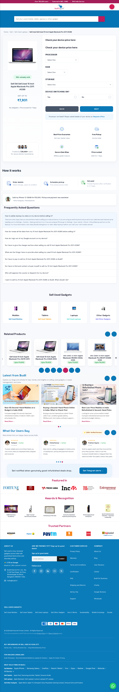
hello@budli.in (12, 580)
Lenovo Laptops (40, 679)
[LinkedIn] (47, 571)
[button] (107, 334)
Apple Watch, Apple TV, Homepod (29, 683)
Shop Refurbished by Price (37, 648)
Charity (96, 585)
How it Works (72, 612)
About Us (97, 551)
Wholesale (98, 599)
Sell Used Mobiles (10, 612)
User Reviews (99, 565)
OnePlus (45, 668)
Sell (11, 32)
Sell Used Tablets (26, 612)
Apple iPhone (19, 668)
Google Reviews (100, 592)
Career (96, 572)
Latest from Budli (14, 375)
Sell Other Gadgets (58, 612)
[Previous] (107, 378)
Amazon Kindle (46, 675)
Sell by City (74, 592)
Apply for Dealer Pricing (57, 658)
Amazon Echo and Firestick (74, 683)
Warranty (73, 558)
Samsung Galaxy (33, 668)
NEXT (96, 109)
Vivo (66, 668)
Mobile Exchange (98, 612)
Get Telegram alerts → (93, 470)
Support (73, 599)
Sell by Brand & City (19, 648)
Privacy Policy (75, 551)
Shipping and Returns (78, 585)
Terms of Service (53, 633)
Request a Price (98, 116)
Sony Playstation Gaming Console (53, 683)
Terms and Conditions (78, 565)
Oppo (73, 668)
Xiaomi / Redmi (56, 668)
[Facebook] (34, 571)
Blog (95, 558)
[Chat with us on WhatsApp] (113, 686)
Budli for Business (100, 578)
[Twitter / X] (61, 571)
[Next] (113, 378)
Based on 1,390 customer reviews (15, 565)
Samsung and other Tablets (31, 675)
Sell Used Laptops (21, 32)
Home (6, 32)
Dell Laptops (29, 679)
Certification (74, 572)
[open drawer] (7, 6)
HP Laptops (49, 679)
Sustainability (84, 612)
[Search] (101, 19)
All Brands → (9, 671)
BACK (62, 109)
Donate (109, 612)
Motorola (101, 668)
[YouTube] (54, 571)
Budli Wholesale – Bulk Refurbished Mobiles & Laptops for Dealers (25, 658)
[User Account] (111, 6)
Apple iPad (17, 675)
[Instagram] (41, 571)
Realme (80, 668)
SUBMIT (61, 559)
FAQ (71, 578)
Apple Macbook (19, 679)
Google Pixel (90, 668)
